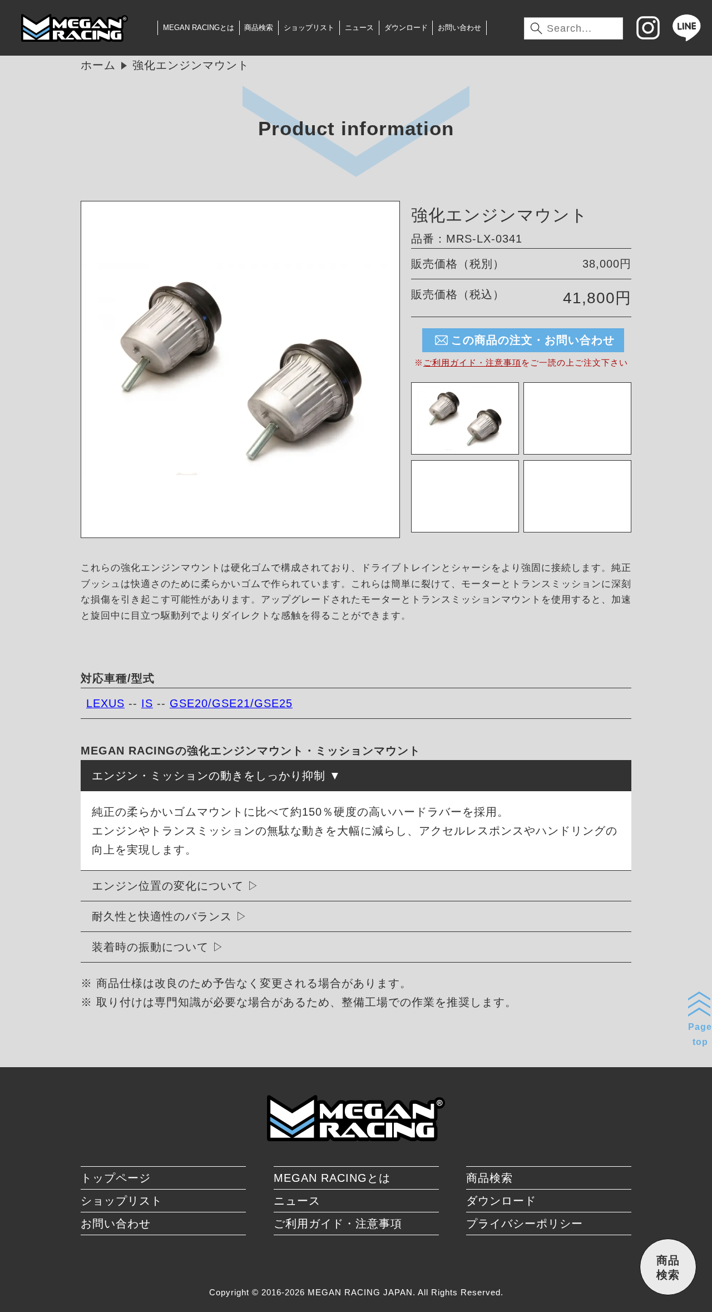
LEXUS (105, 703)
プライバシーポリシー (524, 1223)
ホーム (98, 65)
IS (147, 703)
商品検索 (258, 27)
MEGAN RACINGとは (198, 27)
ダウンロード (406, 27)
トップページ (116, 1178)
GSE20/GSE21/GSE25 (231, 703)
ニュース (359, 27)
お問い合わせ (459, 27)
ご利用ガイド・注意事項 (472, 362)
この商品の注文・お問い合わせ (533, 340)
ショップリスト (309, 27)
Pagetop (700, 1034)
